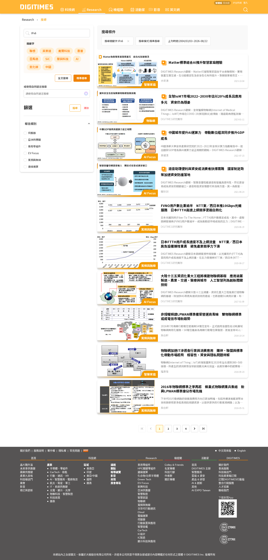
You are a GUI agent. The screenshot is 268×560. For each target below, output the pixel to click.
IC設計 (141, 534)
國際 (89, 479)
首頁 (33, 458)
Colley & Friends (174, 464)
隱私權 (62, 450)
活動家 (140, 9)
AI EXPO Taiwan (201, 490)
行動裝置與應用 (147, 523)
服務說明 (39, 450)
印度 (89, 472)
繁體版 (218, 2)
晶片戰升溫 (26, 464)
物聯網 (141, 501)
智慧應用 (197, 472)
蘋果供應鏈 (26, 472)
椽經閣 (118, 9)
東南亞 (90, 468)
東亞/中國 (92, 475)
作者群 (168, 475)
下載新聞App (226, 497)
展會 (22, 483)
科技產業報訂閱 (227, 475)
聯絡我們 (224, 490)
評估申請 (237, 2)
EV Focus (33, 153)
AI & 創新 (197, 483)
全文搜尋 (63, 78)
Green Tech (144, 479)
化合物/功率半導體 (148, 475)
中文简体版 (224, 450)
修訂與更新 (26, 490)
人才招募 (224, 486)
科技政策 (55, 497)
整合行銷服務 (226, 483)
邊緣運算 (33, 166)
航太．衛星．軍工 (60, 483)
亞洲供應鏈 (34, 139)
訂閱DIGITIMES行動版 (231, 479)
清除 (86, 108)
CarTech (142, 530)
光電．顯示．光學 (60, 490)
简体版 (226, 2)
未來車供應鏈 (27, 468)
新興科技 (143, 486)
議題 (113, 464)
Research (94, 9)
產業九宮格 (26, 475)
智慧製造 (143, 493)
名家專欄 (170, 468)
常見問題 (75, 450)
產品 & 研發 (198, 479)
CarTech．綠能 (58, 472)
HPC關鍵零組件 (147, 468)
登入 (245, 2)
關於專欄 (170, 479)
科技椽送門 (26, 479)
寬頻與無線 (34, 160)
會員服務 (224, 468)
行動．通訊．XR (59, 475)
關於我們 (25, 450)
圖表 (52, 501)
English (241, 450)
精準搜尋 (82, 78)
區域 (86, 464)
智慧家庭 (143, 497)
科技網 (70, 9)
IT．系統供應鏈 (59, 486)
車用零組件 (34, 146)
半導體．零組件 (59, 468)
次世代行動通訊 (147, 508)
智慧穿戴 (143, 526)
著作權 (51, 450)
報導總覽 (116, 472)
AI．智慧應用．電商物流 (64, 479)
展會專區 (116, 483)
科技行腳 (170, 472)
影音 (155, 9)
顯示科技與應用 (147, 541)
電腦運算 (143, 515)
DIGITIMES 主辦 (201, 468)
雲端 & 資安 (198, 475)
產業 (49, 464)
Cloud (141, 512)
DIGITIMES (233, 458)
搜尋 (43, 19)
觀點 (113, 468)
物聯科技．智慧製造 (61, 493)
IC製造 (141, 537)
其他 (194, 486)
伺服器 (32, 133)
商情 (113, 479)
